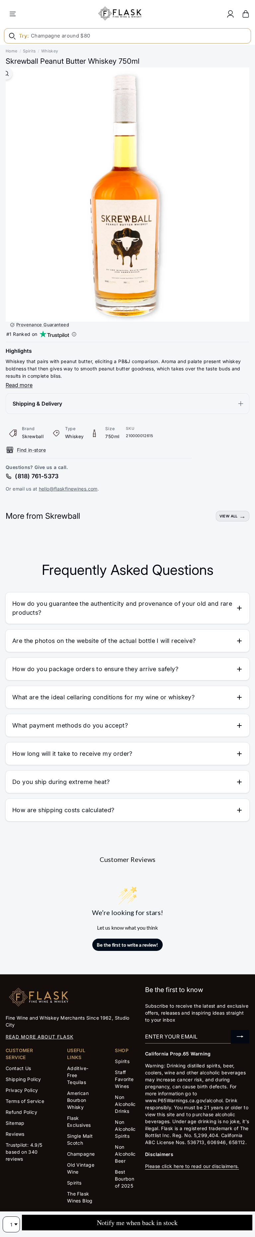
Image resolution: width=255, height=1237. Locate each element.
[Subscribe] (240, 1037)
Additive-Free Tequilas (77, 1075)
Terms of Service (25, 1101)
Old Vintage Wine (80, 1168)
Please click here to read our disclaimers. (192, 1166)
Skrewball (32, 436)
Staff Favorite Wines (124, 1079)
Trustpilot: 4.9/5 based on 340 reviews (24, 1152)
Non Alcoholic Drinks (125, 1104)
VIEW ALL (228, 516)
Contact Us (18, 1068)
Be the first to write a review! (127, 945)
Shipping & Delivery (37, 403)
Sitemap (15, 1123)
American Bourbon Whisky (78, 1100)
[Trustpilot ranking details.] (74, 334)
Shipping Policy (23, 1079)
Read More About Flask (39, 1037)
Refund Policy (21, 1112)
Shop (121, 1050)
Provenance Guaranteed (42, 324)
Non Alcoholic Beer (125, 1154)
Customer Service (19, 1053)
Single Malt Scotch (80, 1139)
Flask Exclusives (79, 1121)
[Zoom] (6, 73)
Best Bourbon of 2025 (124, 1179)
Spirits (29, 50)
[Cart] (246, 14)
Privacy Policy (22, 1090)
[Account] (230, 14)
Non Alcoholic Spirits (125, 1129)
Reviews (15, 1134)
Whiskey (49, 50)
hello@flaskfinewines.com (68, 489)
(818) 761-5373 (36, 476)
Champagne (81, 1154)
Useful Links (76, 1053)
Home (12, 50)
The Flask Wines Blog (80, 1197)
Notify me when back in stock (137, 1222)
